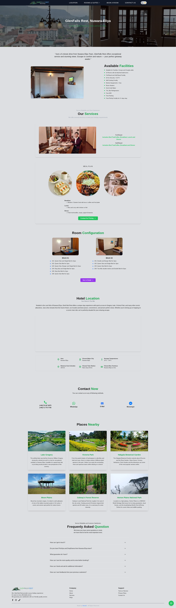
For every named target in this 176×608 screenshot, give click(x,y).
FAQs (71, 597)
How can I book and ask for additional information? (66, 566)
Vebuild (84, 605)
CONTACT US (130, 3)
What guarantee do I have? (58, 554)
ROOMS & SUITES (91, 3)
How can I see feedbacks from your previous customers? (68, 572)
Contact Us (121, 595)
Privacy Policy (122, 593)
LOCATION (73, 3)
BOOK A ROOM (112, 3)
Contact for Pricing (87, 218)
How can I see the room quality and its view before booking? (69, 560)
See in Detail (87, 280)
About (71, 593)
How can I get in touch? (57, 542)
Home (71, 591)
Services (71, 595)
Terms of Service (123, 591)
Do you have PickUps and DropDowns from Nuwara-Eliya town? (71, 548)
